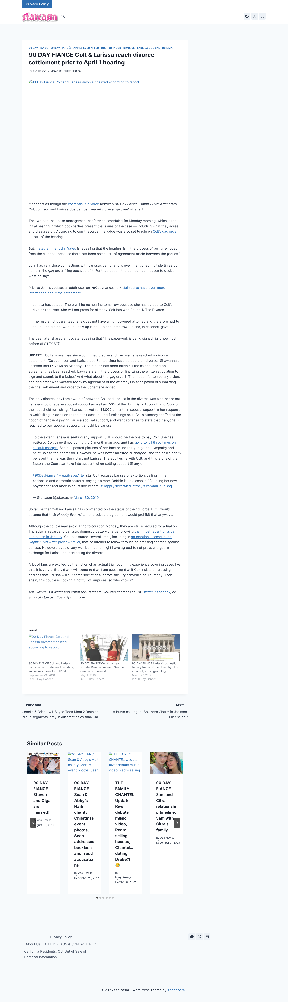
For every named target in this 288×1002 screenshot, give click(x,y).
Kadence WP (177, 990)
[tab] (97, 898)
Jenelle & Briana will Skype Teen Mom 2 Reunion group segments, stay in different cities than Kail (60, 711)
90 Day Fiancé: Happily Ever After (75, 47)
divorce (129, 47)
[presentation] (43, 763)
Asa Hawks (39, 71)
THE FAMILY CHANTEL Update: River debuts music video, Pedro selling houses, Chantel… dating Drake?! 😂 (124, 824)
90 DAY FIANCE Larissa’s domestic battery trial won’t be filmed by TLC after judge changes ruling (155, 667)
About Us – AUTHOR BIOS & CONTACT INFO (61, 944)
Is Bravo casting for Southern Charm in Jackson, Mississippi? (150, 711)
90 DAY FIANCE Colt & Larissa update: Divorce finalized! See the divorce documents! (102, 667)
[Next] (177, 823)
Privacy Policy (37, 4)
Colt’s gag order (165, 231)
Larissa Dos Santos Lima (155, 47)
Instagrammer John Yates (56, 248)
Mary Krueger (123, 877)
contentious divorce (83, 204)
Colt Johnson (111, 47)
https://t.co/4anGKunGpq (152, 486)
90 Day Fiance (38, 47)
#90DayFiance (44, 475)
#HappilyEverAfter (71, 475)
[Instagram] (262, 16)
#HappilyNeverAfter (116, 486)
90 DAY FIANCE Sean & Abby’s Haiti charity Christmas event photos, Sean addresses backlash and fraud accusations (84, 824)
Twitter (147, 592)
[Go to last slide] (33, 823)
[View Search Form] (63, 16)
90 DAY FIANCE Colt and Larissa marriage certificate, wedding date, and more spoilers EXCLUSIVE (51, 667)
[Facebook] (247, 16)
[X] (254, 16)
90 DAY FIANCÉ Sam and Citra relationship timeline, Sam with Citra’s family (166, 806)
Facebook (162, 592)
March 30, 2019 (86, 498)
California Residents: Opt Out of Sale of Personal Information (55, 954)
